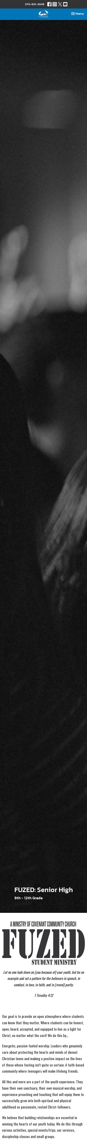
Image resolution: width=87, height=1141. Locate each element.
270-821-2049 (34, 4)
